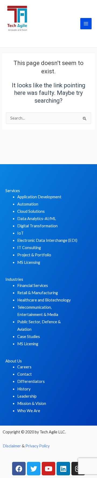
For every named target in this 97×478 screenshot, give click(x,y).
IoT (20, 233)
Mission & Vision (31, 403)
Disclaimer (12, 446)
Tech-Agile (25, 38)
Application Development (39, 197)
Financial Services (32, 285)
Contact (24, 374)
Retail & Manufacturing (37, 292)
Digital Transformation (37, 226)
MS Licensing (28, 262)
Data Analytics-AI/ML (36, 218)
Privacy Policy (37, 446)
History (23, 389)
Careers (24, 367)
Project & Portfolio (34, 255)
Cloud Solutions (31, 211)
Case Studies (28, 336)
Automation (27, 204)
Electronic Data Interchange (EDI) (47, 240)
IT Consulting (29, 247)
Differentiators (31, 381)
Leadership (27, 396)
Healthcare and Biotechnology (44, 300)
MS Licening (27, 344)
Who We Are (28, 410)
